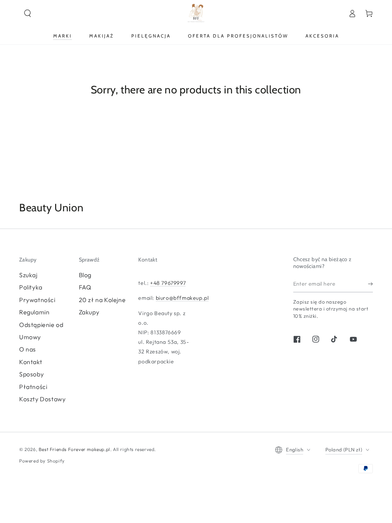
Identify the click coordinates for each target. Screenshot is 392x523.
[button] (27, 13)
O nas (27, 349)
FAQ (85, 287)
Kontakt (30, 362)
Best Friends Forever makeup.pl (74, 449)
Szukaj (28, 275)
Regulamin (34, 312)
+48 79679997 (168, 282)
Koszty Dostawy (42, 399)
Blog (85, 275)
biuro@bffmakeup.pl (182, 297)
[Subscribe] (370, 283)
